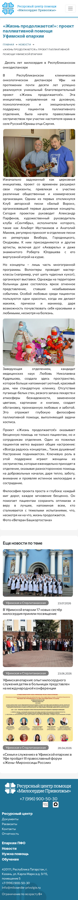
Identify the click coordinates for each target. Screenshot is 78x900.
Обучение (10, 859)
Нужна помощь (15, 854)
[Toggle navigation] (70, 8)
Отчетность (10, 833)
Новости (9, 848)
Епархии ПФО (13, 843)
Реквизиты (9, 824)
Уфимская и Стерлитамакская (26, 602)
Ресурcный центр (17, 814)
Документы (10, 819)
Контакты (9, 829)
